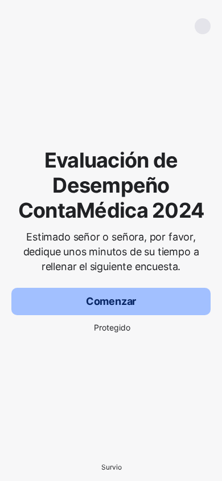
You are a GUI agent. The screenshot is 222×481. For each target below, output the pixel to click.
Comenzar (111, 301)
